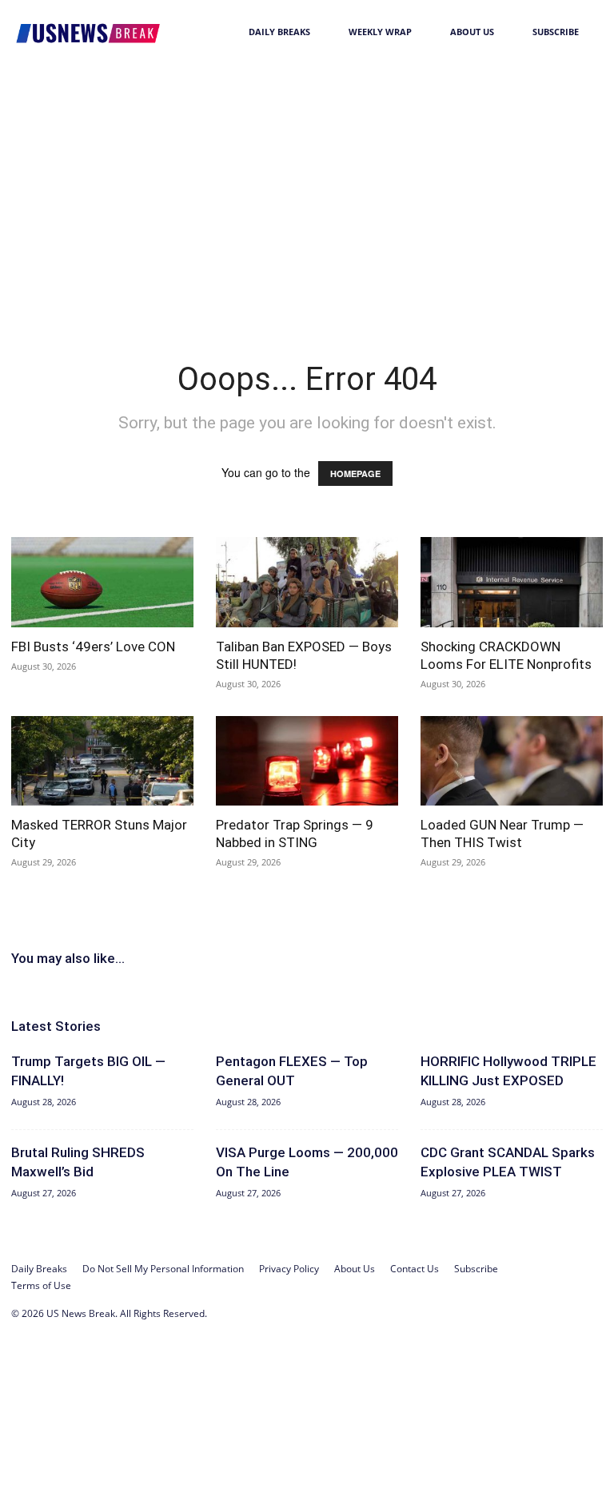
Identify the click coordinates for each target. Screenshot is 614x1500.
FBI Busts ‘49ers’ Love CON (93, 647)
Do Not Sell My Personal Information (163, 1268)
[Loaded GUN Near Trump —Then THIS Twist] (512, 761)
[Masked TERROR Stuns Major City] (102, 761)
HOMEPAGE (355, 473)
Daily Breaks (279, 32)
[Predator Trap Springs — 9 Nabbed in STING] (307, 761)
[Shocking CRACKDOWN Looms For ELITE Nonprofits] (512, 582)
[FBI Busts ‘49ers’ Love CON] (102, 582)
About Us (472, 32)
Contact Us (414, 1268)
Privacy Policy (289, 1268)
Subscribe (555, 32)
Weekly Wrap (380, 32)
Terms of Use (41, 1285)
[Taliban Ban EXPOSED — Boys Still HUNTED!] (307, 582)
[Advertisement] (307, 184)
